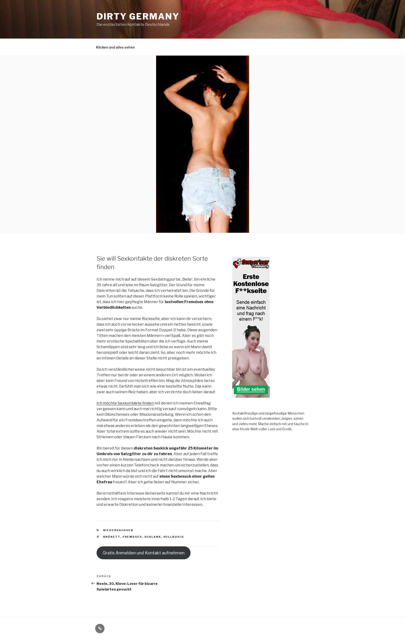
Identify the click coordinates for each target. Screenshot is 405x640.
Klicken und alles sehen (115, 47)
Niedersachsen (118, 530)
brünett (111, 536)
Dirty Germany (138, 16)
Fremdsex (132, 536)
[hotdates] (251, 395)
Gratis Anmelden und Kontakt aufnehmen (143, 552)
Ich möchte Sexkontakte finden (125, 403)
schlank (152, 536)
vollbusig (173, 536)
